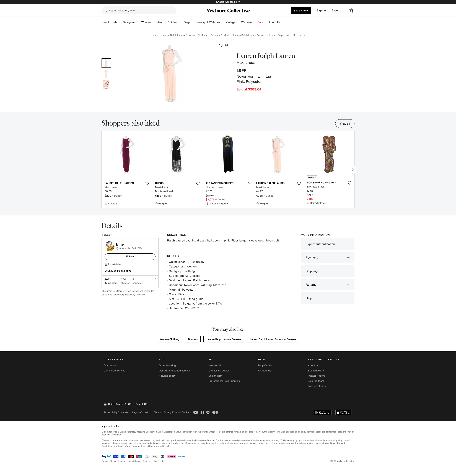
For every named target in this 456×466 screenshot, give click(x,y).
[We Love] (254, 22)
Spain (156, 461)
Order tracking (167, 365)
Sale (260, 22)
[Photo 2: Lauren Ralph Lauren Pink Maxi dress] (106, 73)
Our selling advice (218, 371)
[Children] (181, 22)
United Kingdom (117, 461)
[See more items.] (352, 169)
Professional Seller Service (224, 381)
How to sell (214, 365)
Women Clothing (198, 35)
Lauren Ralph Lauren (173, 35)
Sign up (337, 10)
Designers (129, 22)
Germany (147, 461)
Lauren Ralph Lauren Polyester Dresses (273, 339)
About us (313, 365)
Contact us (264, 371)
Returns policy (167, 376)
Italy (164, 461)
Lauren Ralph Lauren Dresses (249, 35)
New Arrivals (109, 22)
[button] (350, 10)
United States (134, 461)
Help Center (265, 365)
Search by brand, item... (123, 10)
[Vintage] (238, 22)
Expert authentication (320, 244)
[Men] (164, 22)
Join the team (316, 381)
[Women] (153, 22)
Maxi (226, 35)
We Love (246, 22)
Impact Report (316, 376)
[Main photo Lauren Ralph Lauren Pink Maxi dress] (106, 63)
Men (159, 22)
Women (146, 22)
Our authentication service (174, 371)
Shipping (312, 271)
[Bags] (193, 22)
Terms (157, 412)
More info (219, 285)
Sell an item (301, 10)
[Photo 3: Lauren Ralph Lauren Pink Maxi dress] (106, 84)
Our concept (111, 365)
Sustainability (316, 371)
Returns (311, 284)
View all (345, 123)
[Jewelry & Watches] (222, 22)
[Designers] (138, 22)
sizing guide (194, 299)
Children (173, 22)
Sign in (321, 10)
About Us (274, 22)
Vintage (230, 22)
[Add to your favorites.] (147, 183)
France (105, 461)
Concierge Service (114, 371)
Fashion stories (317, 386)
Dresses (215, 35)
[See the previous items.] (103, 169)
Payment (312, 257)
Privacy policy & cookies (177, 412)
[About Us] (283, 22)
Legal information (141, 412)
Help (309, 298)
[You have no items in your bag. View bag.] (350, 10)
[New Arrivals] (120, 22)
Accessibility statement (116, 412)
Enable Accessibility (228, 2)
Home (154, 35)
